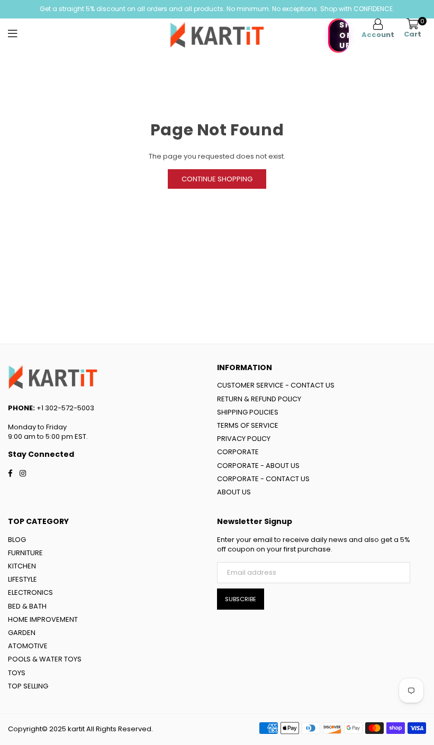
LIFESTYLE (22, 579)
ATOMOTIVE (28, 646)
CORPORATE (238, 452)
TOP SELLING (28, 686)
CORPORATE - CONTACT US (263, 479)
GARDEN (21, 633)
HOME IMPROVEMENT (43, 619)
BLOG (17, 540)
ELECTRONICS (30, 592)
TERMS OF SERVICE (247, 425)
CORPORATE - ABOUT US (258, 466)
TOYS (16, 673)
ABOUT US (234, 492)
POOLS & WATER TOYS (45, 659)
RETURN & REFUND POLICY (259, 399)
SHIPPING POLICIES (247, 412)
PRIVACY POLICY (243, 439)
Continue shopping (217, 179)
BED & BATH (27, 606)
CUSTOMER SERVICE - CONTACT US (275, 385)
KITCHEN (22, 566)
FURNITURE (25, 553)
